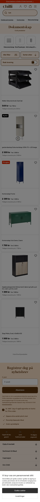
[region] (20, 486)
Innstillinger (20, 496)
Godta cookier (19, 491)
